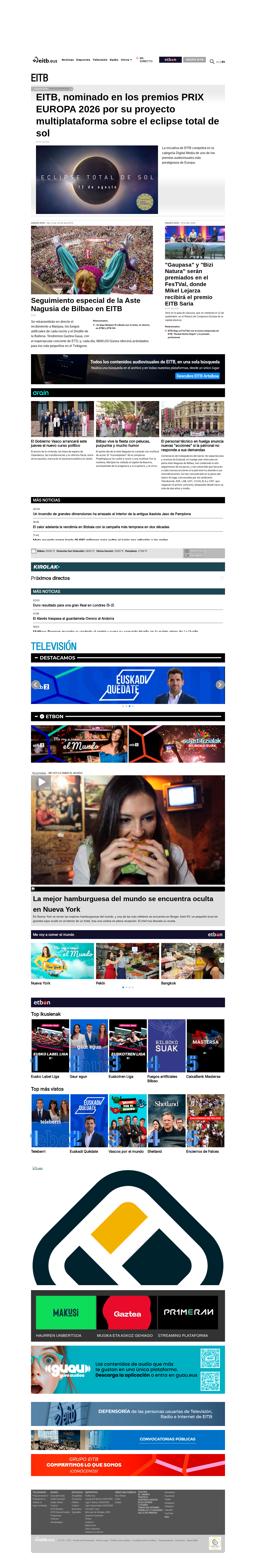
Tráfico (143, 1497)
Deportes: (91, 1492)
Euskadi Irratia (58, 1495)
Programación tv (41, 1495)
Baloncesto (90, 1525)
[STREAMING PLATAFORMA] (188, 1311)
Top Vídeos (120, 1495)
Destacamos (57, 658)
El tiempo (144, 1494)
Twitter (168, 1499)
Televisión (100, 59)
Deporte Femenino (94, 1515)
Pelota (88, 1519)
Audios (118, 1502)
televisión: (39, 1492)
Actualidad (77, 1495)
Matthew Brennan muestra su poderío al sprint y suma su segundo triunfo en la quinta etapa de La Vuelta (115, 632)
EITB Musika (57, 1509)
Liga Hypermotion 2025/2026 (99, 1505)
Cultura (75, 1505)
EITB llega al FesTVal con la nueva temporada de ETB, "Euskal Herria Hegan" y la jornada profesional (193, 334)
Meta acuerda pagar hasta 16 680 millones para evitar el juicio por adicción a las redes (100, 540)
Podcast (55, 1519)
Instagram (169, 1503)
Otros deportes (92, 1529)
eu (218, 61)
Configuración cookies (144, 1540)
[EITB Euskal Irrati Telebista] (45, 59)
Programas (56, 1515)
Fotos (118, 1499)
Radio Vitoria (57, 1502)
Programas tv (39, 1499)
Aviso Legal (102, 1540)
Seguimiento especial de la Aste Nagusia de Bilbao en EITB (85, 304)
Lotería (143, 1505)
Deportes (83, 59)
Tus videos (196, 556)
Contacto (180, 1540)
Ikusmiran (76, 1509)
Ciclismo (89, 1522)
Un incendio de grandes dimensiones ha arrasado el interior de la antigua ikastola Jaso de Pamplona (112, 514)
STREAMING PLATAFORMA (183, 1335)
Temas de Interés (148, 1507)
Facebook (169, 1496)
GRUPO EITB (195, 59)
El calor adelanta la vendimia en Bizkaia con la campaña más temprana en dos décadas (101, 527)
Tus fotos (196, 551)
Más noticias (46, 500)
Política (75, 1502)
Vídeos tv (37, 1502)
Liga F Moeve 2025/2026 (97, 1502)
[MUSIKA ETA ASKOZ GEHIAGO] (127, 1311)
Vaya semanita (40, 1505)
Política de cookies (120, 1540)
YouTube (169, 1513)
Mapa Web (192, 1540)
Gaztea (54, 1505)
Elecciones (145, 1502)
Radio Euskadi (58, 1499)
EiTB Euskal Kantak (60, 1512)
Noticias (68, 59)
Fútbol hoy (90, 1495)
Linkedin (169, 1510)
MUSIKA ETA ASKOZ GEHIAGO (125, 1335)
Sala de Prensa (147, 1513)
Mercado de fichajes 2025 (97, 1512)
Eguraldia (76, 1512)
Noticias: (77, 1492)
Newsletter (170, 1492)
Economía (77, 1499)
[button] (123, 706)
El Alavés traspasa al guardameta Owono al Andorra (73, 618)
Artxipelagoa (57, 1522)
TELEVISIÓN (54, 646)
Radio (114, 59)
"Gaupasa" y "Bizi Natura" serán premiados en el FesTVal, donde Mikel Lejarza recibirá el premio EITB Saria (189, 284)
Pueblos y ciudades (150, 1510)
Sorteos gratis (148, 1499)
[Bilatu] (212, 61)
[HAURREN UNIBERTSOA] (66, 1311)
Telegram (169, 1506)
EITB (39, 78)
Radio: (55, 1492)
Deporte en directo (94, 1532)
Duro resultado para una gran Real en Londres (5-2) (73, 605)
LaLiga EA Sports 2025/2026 (99, 1499)
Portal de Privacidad (83, 1540)
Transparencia (165, 1540)
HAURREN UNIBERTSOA (58, 1335)
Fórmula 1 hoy (92, 1509)
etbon (54, 716)
